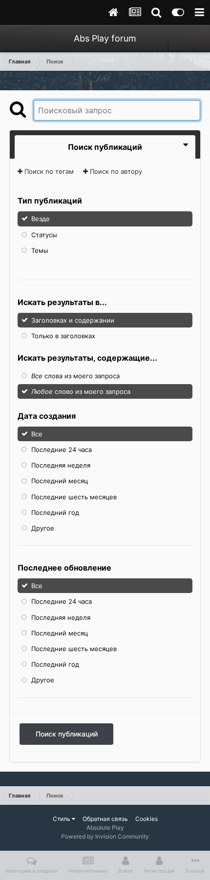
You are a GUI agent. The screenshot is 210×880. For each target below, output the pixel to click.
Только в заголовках (63, 335)
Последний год (55, 512)
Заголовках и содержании (72, 320)
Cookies (146, 818)
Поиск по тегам (48, 171)
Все (36, 434)
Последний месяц (59, 481)
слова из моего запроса (75, 376)
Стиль (62, 818)
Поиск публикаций (67, 734)
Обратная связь (105, 818)
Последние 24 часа (61, 449)
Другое (42, 528)
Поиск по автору (115, 171)
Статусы (44, 234)
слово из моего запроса (80, 391)
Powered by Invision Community (105, 836)
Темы (39, 250)
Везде (40, 219)
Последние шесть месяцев (74, 496)
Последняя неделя (60, 465)
